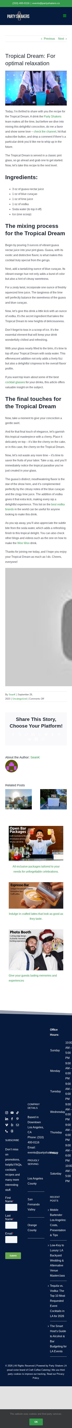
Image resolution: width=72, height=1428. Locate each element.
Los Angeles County (35, 1181)
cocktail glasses (15, 382)
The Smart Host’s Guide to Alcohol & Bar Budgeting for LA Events (58, 1339)
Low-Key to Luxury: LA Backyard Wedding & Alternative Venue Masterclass (57, 1260)
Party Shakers (52, 116)
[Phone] (6, 1131)
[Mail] (17, 1125)
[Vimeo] (6, 1125)
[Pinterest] (17, 1118)
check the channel (45, 131)
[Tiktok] (17, 1112)
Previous (49, 38)
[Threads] (12, 1131)
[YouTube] (12, 1112)
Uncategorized (19, 698)
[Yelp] (12, 1125)
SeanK (12, 694)
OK (36, 1422)
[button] (7, 799)
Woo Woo (23, 543)
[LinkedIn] (6, 1118)
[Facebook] (12, 1118)
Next (61, 38)
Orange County (32, 1228)
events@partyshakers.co (46, 3)
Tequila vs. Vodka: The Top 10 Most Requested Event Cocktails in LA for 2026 (57, 1301)
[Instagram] (6, 1112)
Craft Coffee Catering (39, 1370)
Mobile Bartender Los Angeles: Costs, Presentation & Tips (58, 1222)
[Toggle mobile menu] (65, 16)
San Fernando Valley (34, 1204)
